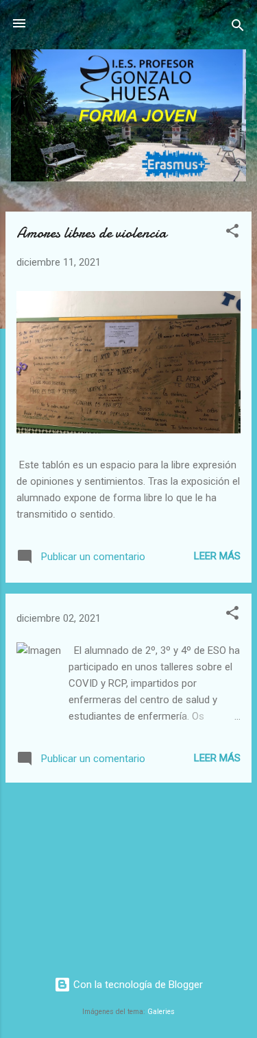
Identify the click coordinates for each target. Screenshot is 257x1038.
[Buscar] (238, 28)
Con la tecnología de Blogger (137, 984)
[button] (232, 233)
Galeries (161, 1011)
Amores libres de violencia (91, 233)
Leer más (217, 556)
